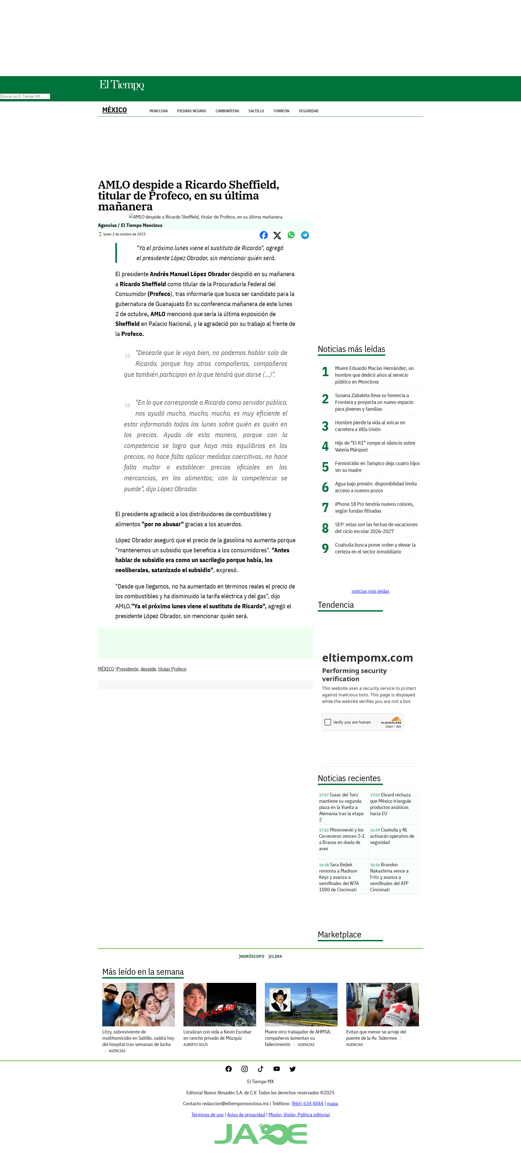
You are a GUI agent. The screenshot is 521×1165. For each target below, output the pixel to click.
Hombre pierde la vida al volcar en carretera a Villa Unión (370, 425)
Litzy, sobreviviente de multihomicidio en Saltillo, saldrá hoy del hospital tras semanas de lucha (138, 1041)
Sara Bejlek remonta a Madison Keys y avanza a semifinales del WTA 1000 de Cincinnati (339, 877)
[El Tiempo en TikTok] (265, 1070)
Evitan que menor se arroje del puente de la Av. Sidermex (376, 1038)
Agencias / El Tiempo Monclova (130, 225)
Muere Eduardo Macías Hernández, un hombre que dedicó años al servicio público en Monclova (374, 375)
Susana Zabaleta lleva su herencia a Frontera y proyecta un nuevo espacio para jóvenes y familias (374, 402)
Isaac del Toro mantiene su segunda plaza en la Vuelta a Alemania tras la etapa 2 (341, 807)
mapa (332, 1103)
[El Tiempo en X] (293, 1070)
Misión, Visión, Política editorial (299, 1114)
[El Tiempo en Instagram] (249, 1070)
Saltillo (256, 110)
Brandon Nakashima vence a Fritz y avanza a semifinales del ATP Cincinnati (389, 877)
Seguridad (309, 110)
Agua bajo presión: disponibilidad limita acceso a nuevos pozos (376, 487)
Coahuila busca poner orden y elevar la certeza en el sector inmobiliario (375, 548)
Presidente (127, 669)
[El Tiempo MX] (121, 89)
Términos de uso (207, 1114)
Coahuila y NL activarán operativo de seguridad (392, 836)
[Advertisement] (260, 38)
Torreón (281, 110)
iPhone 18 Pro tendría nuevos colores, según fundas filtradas (374, 507)
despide (148, 669)
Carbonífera (227, 110)
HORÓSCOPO (252, 956)
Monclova (159, 110)
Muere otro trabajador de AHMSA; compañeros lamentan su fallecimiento (298, 1038)
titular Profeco (172, 669)
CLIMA (276, 956)
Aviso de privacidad (246, 1114)
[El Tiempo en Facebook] (232, 1070)
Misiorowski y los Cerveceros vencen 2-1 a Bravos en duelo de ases (342, 839)
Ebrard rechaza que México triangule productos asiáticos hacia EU (390, 804)
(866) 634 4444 (307, 1103)
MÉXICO (114, 109)
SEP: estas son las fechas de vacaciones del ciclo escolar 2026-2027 (376, 527)
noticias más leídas (370, 591)
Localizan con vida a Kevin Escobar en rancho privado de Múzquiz (217, 1038)
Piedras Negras (191, 110)
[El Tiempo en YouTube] (281, 1070)
